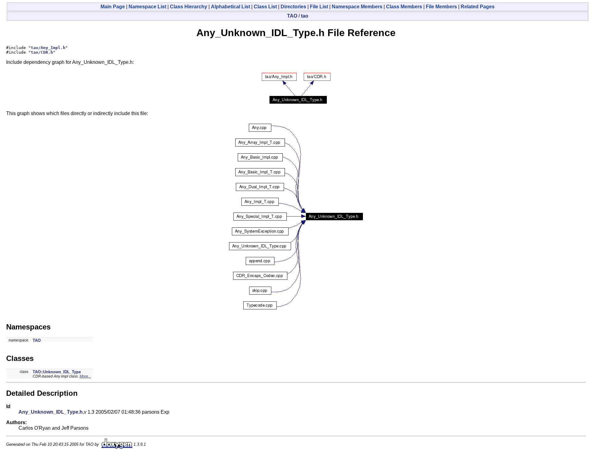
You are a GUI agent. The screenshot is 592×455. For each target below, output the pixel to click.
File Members (441, 6)
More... (85, 376)
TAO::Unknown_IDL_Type (57, 372)
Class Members (404, 6)
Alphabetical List (230, 6)
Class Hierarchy (188, 6)
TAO (292, 16)
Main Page (113, 6)
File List (319, 6)
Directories (293, 6)
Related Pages (478, 6)
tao (304, 16)
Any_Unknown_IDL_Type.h (50, 412)
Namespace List (147, 6)
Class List (265, 6)
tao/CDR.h (42, 52)
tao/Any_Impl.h (48, 47)
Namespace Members (357, 6)
